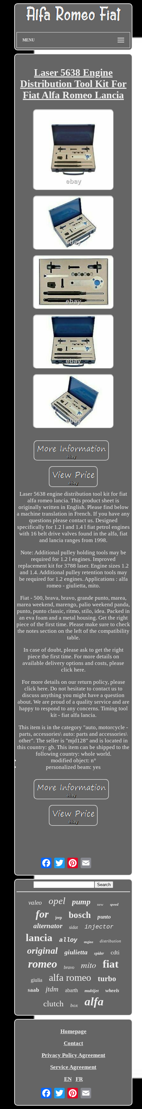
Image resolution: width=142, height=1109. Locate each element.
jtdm (52, 989)
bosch (80, 915)
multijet (92, 990)
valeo (35, 902)
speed (114, 904)
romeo (42, 964)
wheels (112, 990)
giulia (36, 980)
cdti (115, 952)
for (42, 914)
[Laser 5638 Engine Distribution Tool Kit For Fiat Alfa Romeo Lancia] (73, 150)
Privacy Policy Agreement (73, 1055)
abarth (71, 990)
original (42, 950)
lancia (39, 937)
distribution (110, 940)
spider (99, 953)
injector (99, 927)
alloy (68, 940)
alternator (47, 926)
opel (57, 900)
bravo (69, 967)
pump (81, 901)
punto (104, 917)
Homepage (73, 1031)
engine (88, 942)
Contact (73, 1043)
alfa (94, 1001)
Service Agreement (73, 1067)
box (74, 1005)
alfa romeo (70, 977)
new (100, 904)
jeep (58, 917)
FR (79, 1079)
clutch (53, 1003)
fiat (111, 964)
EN (68, 1079)
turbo (107, 979)
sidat (73, 927)
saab (33, 990)
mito (88, 964)
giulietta (76, 952)
